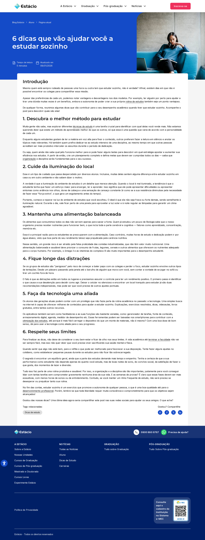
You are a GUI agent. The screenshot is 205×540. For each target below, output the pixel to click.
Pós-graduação (113, 6)
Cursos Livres (21, 477)
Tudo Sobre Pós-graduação (164, 449)
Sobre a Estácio (22, 449)
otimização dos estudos (35, 320)
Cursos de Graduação (26, 460)
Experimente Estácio (25, 482)
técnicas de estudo (83, 126)
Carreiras (64, 466)
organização (29, 158)
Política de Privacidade (26, 509)
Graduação (88, 6)
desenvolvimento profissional (38, 390)
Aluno (31, 22)
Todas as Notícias (68, 449)
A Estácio (66, 6)
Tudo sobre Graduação (116, 449)
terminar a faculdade (159, 339)
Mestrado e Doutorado (26, 471)
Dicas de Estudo (67, 460)
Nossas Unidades (23, 454)
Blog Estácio (18, 22)
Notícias (137, 6)
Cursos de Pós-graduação (28, 466)
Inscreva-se (180, 6)
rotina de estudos (135, 101)
